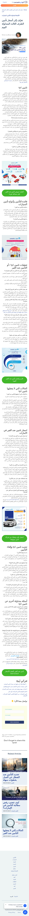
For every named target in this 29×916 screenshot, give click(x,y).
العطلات (14, 881)
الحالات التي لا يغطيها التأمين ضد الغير (13, 831)
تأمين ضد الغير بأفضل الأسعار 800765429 (14, 673)
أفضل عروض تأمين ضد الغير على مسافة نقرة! (14, 193)
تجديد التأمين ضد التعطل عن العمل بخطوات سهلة (11, 777)
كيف (14, 886)
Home (25, 9)
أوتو (14, 877)
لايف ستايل (14, 875)
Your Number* (8, 709)
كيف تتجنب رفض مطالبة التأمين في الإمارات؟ (11, 805)
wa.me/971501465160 (13, 499)
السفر (14, 866)
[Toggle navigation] (26, 2)
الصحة (14, 862)
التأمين (9, 15)
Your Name (7, 715)
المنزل (14, 864)
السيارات (4, 15)
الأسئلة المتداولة (15, 15)
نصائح (14, 868)
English (16, 896)
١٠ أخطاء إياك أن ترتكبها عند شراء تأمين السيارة (15, 684)
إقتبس (14, 5)
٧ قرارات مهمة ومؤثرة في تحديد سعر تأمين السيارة (14, 689)
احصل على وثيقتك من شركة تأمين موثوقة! (14, 538)
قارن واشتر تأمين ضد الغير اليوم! (14, 380)
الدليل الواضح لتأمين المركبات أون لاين (17, 691)
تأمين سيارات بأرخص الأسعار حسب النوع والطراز (15, 686)
